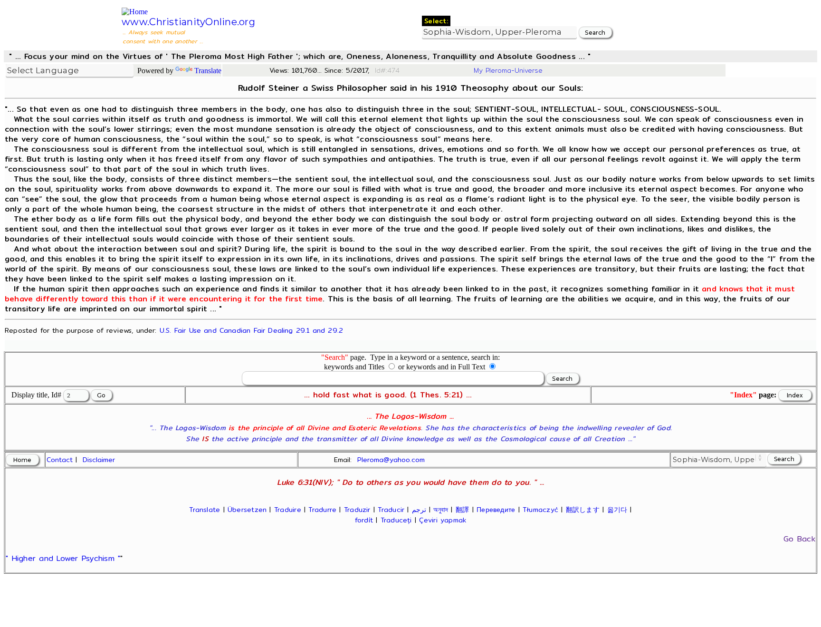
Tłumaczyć (540, 509)
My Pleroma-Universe (508, 70)
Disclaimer (99, 459)
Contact (60, 459)
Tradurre (322, 509)
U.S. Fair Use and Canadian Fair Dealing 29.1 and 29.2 (251, 330)
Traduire (287, 509)
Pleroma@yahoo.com (391, 459)
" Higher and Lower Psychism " (63, 558)
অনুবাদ (440, 509)
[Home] (135, 12)
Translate (207, 71)
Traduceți (396, 520)
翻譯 (462, 509)
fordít (364, 520)
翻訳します (583, 509)
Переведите (496, 509)
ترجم (419, 509)
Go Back (799, 539)
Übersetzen (247, 509)
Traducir (391, 509)
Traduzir (357, 509)
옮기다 (617, 509)
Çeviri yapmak (442, 520)
